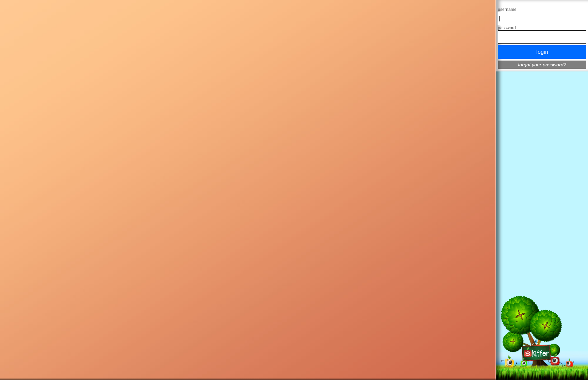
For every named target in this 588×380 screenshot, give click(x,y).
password (507, 28)
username (507, 9)
